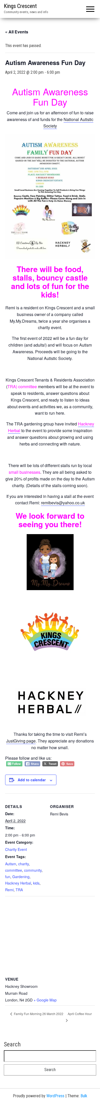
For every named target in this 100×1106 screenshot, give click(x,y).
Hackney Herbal (18, 883)
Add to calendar (32, 779)
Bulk (84, 1095)
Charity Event (16, 849)
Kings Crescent (20, 6)
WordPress (55, 1095)
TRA (19, 889)
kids (36, 883)
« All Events (16, 32)
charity (23, 863)
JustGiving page (21, 741)
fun (7, 876)
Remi (9, 889)
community (33, 870)
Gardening (20, 876)
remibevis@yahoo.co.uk (63, 503)
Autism (10, 863)
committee (13, 870)
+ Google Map (45, 999)
